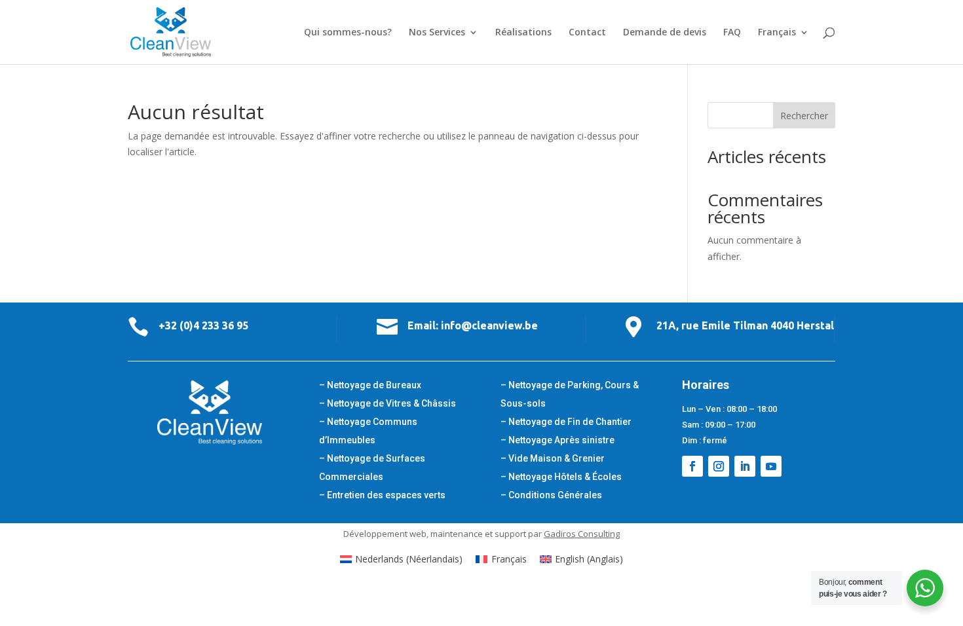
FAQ (732, 33)
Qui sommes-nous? (348, 33)
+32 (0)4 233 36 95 (203, 325)
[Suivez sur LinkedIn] (744, 466)
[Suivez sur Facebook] (692, 466)
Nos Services (437, 33)
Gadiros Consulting (582, 534)
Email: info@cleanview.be (472, 325)
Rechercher (804, 115)
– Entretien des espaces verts (382, 495)
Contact (587, 33)
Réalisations (523, 33)
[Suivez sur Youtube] (771, 466)
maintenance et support (478, 534)
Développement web (384, 534)
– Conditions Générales (551, 495)
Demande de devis (664, 33)
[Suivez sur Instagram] (718, 466)
